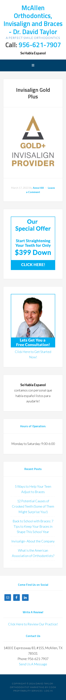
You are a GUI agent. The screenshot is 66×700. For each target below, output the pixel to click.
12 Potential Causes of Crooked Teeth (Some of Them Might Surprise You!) (33, 506)
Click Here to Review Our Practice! (33, 624)
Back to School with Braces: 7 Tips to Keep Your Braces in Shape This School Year (33, 526)
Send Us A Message (33, 664)
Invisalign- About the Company (33, 541)
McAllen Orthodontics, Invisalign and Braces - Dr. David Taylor (33, 20)
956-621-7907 (40, 45)
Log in (48, 690)
